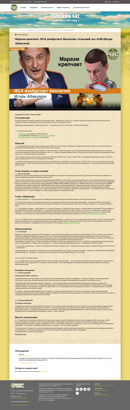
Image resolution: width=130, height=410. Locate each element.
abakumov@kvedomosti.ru (101, 395)
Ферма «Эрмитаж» (63, 7)
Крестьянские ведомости (18, 398)
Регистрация (115, 1)
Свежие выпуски (47, 7)
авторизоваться (44, 371)
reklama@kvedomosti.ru (40, 1)
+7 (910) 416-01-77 (27, 1)
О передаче (33, 7)
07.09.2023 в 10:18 (24, 356)
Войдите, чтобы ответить (28, 363)
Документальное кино (81, 7)
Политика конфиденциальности (19, 405)
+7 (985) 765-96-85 (16, 1)
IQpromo (29, 401)
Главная (23, 7)
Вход (109, 1)
